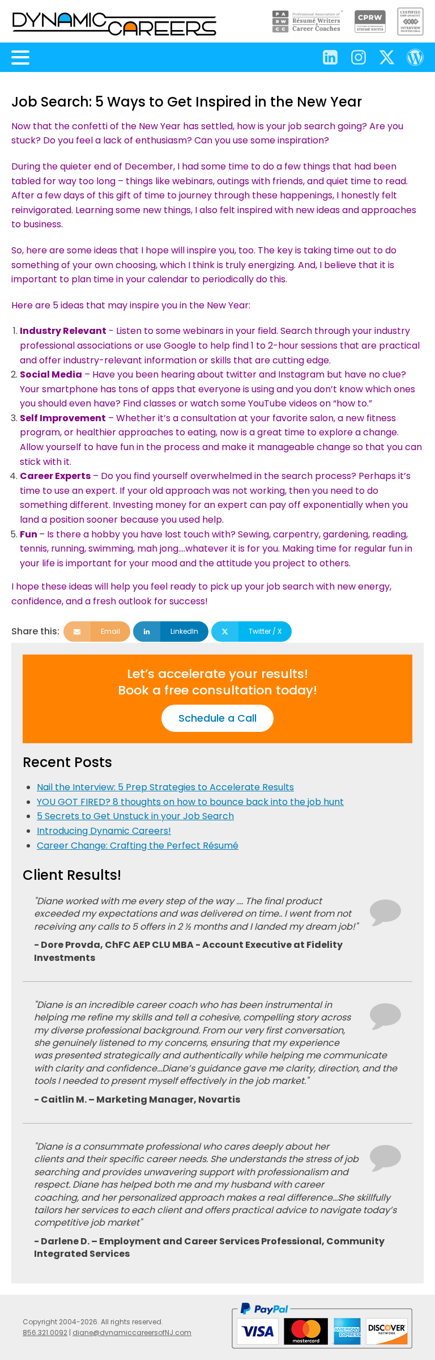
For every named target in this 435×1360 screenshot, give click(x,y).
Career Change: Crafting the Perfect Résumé (137, 845)
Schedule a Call (217, 718)
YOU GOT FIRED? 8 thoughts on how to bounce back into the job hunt (190, 801)
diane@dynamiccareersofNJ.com (131, 1332)
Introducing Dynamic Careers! (104, 830)
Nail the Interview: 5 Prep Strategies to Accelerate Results (165, 787)
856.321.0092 (45, 1332)
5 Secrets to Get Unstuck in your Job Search (135, 816)
